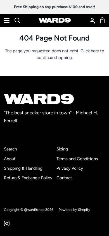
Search (10, 149)
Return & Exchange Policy (28, 177)
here (95, 50)
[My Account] (90, 20)
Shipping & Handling (23, 168)
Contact (64, 177)
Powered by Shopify (74, 209)
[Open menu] (5, 20)
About (10, 158)
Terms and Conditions (77, 158)
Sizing (62, 149)
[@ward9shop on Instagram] (7, 223)
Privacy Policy (69, 168)
